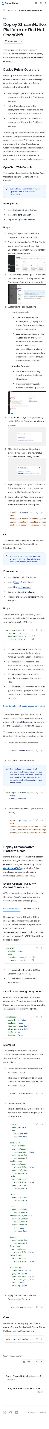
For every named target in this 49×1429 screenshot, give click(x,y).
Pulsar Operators (28, 596)
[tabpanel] (24, 776)
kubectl (17, 209)
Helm (16, 582)
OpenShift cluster (26, 219)
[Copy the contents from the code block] (37, 512)
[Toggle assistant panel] (41, 3)
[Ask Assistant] (41, 512)
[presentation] (27, 518)
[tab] (24, 706)
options (35, 772)
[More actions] (45, 3)
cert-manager (24, 214)
